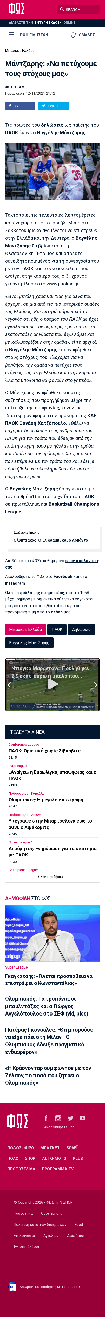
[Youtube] (82, 1118)
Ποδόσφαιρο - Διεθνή (25, 815)
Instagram (15, 583)
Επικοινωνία (24, 1236)
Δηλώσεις (81, 629)
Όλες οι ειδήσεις (51, 877)
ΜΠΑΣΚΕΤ (50, 1147)
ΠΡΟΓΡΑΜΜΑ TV (58, 1169)
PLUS (78, 1158)
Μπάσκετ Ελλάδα (19, 51)
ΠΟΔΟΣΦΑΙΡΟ (20, 1147)
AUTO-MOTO (54, 1158)
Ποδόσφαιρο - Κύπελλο (27, 793)
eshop (57, 612)
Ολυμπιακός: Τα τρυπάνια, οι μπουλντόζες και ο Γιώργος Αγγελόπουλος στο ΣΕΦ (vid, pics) (46, 1006)
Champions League (23, 870)
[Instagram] (58, 1118)
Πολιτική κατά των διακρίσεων (40, 1225)
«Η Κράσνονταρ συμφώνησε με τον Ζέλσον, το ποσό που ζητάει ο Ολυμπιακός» (48, 1075)
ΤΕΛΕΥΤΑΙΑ (27, 732)
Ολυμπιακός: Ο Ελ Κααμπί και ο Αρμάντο (51, 540)
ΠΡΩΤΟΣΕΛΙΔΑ (21, 1169)
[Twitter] (70, 1118)
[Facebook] (46, 1118)
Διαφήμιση (76, 1236)
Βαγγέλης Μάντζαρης (29, 642)
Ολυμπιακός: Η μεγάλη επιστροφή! (46, 800)
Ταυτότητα (23, 1213)
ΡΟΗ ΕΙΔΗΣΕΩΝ (34, 35)
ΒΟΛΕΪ (72, 1147)
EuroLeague (18, 766)
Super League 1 (21, 842)
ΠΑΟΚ (56, 629)
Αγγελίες (51, 1236)
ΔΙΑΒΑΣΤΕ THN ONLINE (42, 23)
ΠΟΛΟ (12, 1158)
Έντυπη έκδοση (27, 1246)
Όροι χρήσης (52, 1213)
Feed (79, 1225)
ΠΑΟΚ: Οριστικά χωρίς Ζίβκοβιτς (45, 751)
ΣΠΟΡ (30, 1158)
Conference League (24, 744)
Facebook (63, 576)
